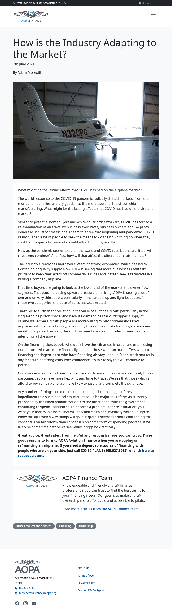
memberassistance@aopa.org (37, 593)
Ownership (86, 526)
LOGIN (147, 3)
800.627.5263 (27, 588)
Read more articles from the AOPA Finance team (100, 509)
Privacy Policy (86, 583)
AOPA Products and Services (33, 526)
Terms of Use (86, 575)
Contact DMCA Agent (91, 590)
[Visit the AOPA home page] (27, 566)
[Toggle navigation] (153, 16)
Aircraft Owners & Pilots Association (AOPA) (39, 3)
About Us (83, 568)
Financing (65, 526)
